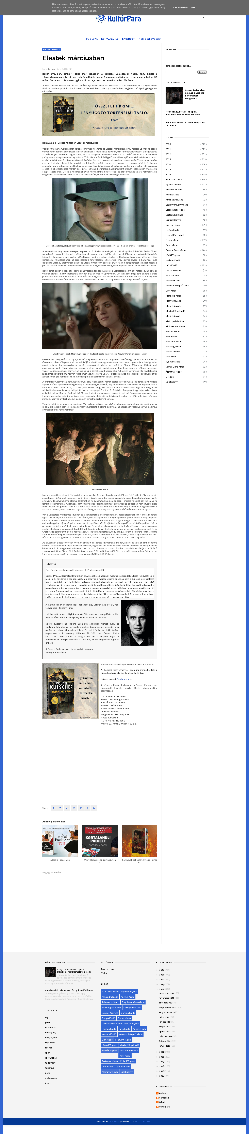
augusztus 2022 (167, 1012)
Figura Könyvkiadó (175, 235)
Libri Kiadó (171, 290)
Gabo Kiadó (172, 245)
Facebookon (122, 679)
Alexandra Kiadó (174, 189)
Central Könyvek (174, 219)
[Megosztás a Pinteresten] (94, 808)
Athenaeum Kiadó (174, 199)
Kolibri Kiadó (172, 275)
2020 (168, 144)
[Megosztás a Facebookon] (54, 808)
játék (47, 1022)
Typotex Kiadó (173, 361)
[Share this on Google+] (67, 808)
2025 (168, 169)
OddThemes (114, 1121)
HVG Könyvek (173, 255)
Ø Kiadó (170, 376)
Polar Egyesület (173, 346)
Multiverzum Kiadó (175, 326)
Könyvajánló (110, 39)
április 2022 (164, 1031)
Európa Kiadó (172, 229)
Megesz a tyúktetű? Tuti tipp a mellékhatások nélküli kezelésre (183, 113)
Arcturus (163, 1093)
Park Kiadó (171, 336)
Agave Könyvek (173, 184)
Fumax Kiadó (172, 240)
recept (48, 1048)
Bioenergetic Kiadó (175, 209)
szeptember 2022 (167, 1007)
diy (46, 1017)
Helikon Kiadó (173, 260)
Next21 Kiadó (173, 331)
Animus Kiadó (172, 194)
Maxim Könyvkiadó (175, 311)
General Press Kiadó (176, 250)
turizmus (49, 1068)
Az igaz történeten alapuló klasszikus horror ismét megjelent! (195, 94)
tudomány (50, 1063)
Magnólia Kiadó (173, 295)
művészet (50, 1043)
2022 (168, 154)
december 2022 (166, 993)
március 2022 (165, 1036)
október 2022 (165, 1003)
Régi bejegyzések (150, 39)
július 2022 (164, 1017)
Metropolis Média (175, 321)
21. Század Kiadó (174, 179)
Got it (194, 7)
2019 (161, 1061)
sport (47, 1053)
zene (47, 1073)
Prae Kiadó (171, 356)
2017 (161, 1071)
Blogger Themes (144, 1121)
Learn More (180, 7)
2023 (168, 159)
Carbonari (51, 69)
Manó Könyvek (173, 305)
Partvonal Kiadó (174, 341)
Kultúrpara (164, 1107)
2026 (168, 174)
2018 (161, 1066)
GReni (162, 1102)
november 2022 (166, 998)
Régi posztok (107, 969)
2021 (168, 149)
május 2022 (164, 1027)
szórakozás (51, 1058)
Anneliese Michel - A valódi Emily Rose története (185, 124)
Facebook (128, 39)
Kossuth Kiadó (173, 280)
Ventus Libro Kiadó (175, 366)
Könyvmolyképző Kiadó (177, 285)
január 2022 (164, 1046)
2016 (161, 1076)
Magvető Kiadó (173, 300)
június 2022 (164, 1022)
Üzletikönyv (172, 381)
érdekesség (51, 1078)
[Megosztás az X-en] (60, 808)
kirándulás (50, 1027)
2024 (168, 164)
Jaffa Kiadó (171, 265)
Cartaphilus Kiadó (174, 214)
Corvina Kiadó (173, 224)
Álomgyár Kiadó (174, 371)
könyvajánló (51, 1037)
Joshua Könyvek (174, 270)
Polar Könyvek (173, 351)
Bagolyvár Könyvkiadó (177, 204)
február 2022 (165, 1041)
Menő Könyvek (173, 316)
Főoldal (92, 39)
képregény (50, 1032)
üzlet (47, 1083)
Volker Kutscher (51, 49)
